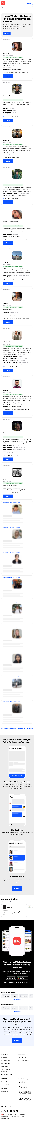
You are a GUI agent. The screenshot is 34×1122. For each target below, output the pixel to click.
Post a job (6, 33)
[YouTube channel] (11, 1111)
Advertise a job (5, 1060)
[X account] (14, 1111)
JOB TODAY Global (23, 1060)
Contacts (4, 1088)
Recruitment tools (6, 1074)
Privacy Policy (4, 1116)
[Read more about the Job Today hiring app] (17, 982)
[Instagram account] (5, 1111)
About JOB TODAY (6, 1085)
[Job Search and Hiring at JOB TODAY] (3, 3)
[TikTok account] (2, 1111)
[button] (17, 58)
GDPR (22, 1116)
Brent (15, 996)
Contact (8, 76)
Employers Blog (6, 1063)
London (7, 996)
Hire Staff (4, 1057)
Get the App (4, 1082)
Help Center (4, 1091)
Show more (17, 999)
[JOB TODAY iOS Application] (11, 978)
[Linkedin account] (17, 1111)
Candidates (4, 1066)
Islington (24, 996)
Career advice (22, 1057)
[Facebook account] (7, 1111)
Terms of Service (14, 1116)
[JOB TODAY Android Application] (22, 978)
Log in (29, 3)
